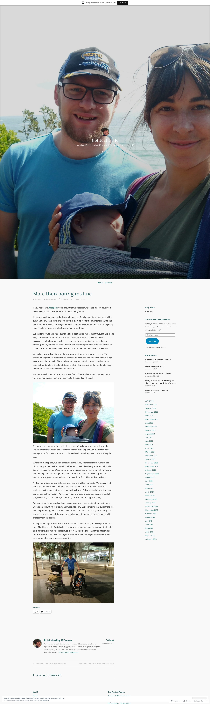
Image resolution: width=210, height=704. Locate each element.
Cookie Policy (45, 700)
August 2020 (150, 477)
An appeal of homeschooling (158, 359)
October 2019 (150, 514)
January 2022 (150, 430)
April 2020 (149, 492)
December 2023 (151, 412)
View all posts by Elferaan (69, 652)
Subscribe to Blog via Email (157, 319)
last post (53, 307)
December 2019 (151, 506)
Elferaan (38, 299)
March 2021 (150, 452)
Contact (109, 283)
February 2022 (151, 426)
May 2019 (149, 528)
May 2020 (149, 488)
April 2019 (149, 532)
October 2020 (150, 470)
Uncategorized (51, 299)
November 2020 (151, 466)
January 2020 (150, 503)
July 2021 (148, 437)
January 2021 (150, 459)
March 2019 (150, 535)
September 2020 (152, 474)
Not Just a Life (105, 140)
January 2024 (150, 408)
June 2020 (149, 484)
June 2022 (149, 423)
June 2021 (149, 441)
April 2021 (149, 448)
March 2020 (150, 495)
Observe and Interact (154, 366)
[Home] (102, 151)
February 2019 (151, 539)
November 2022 (151, 419)
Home (100, 283)
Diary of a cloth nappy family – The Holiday (49, 663)
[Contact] (107, 151)
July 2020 (149, 481)
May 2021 (149, 445)
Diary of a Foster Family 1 (156, 390)
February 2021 (151, 455)
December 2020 (151, 463)
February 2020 (151, 499)
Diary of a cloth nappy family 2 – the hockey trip (95, 663)
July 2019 (148, 521)
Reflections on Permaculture (158, 373)
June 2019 (149, 524)
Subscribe (152, 341)
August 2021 (150, 434)
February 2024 (151, 405)
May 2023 (149, 416)
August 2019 (150, 517)
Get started (122, 3)
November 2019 (151, 510)
